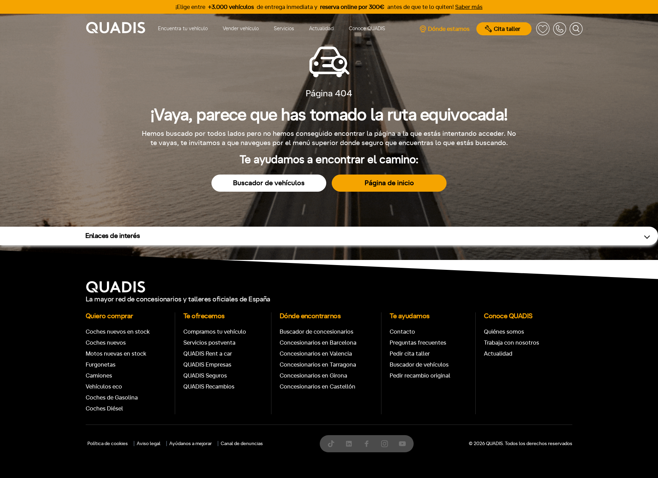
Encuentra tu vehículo (183, 28)
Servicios (284, 28)
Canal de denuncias (242, 443)
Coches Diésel (104, 408)
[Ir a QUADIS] (116, 29)
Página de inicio (389, 183)
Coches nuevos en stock (118, 332)
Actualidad (321, 28)
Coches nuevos (106, 343)
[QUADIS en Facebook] (366, 443)
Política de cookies (107, 443)
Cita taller (507, 29)
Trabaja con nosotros (511, 343)
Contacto (402, 332)
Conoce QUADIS (367, 28)
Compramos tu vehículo (214, 332)
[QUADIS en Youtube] (402, 443)
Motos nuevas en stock (116, 354)
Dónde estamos (449, 29)
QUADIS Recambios (208, 387)
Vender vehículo (241, 28)
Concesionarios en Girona (313, 376)
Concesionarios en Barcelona (318, 343)
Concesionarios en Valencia (316, 354)
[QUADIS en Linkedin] (348, 443)
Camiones (99, 376)
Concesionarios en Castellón (317, 387)
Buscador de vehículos (269, 183)
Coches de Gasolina (112, 398)
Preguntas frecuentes (418, 343)
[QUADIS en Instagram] (384, 443)
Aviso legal (148, 443)
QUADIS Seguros (205, 376)
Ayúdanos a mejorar (190, 443)
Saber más (469, 7)
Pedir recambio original (420, 376)
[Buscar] (576, 28)
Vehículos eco (104, 387)
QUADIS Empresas (207, 365)
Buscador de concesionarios (316, 332)
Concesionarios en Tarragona (318, 365)
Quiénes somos (504, 332)
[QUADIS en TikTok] (331, 443)
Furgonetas (100, 365)
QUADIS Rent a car (207, 354)
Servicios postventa (209, 343)
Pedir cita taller (410, 354)
